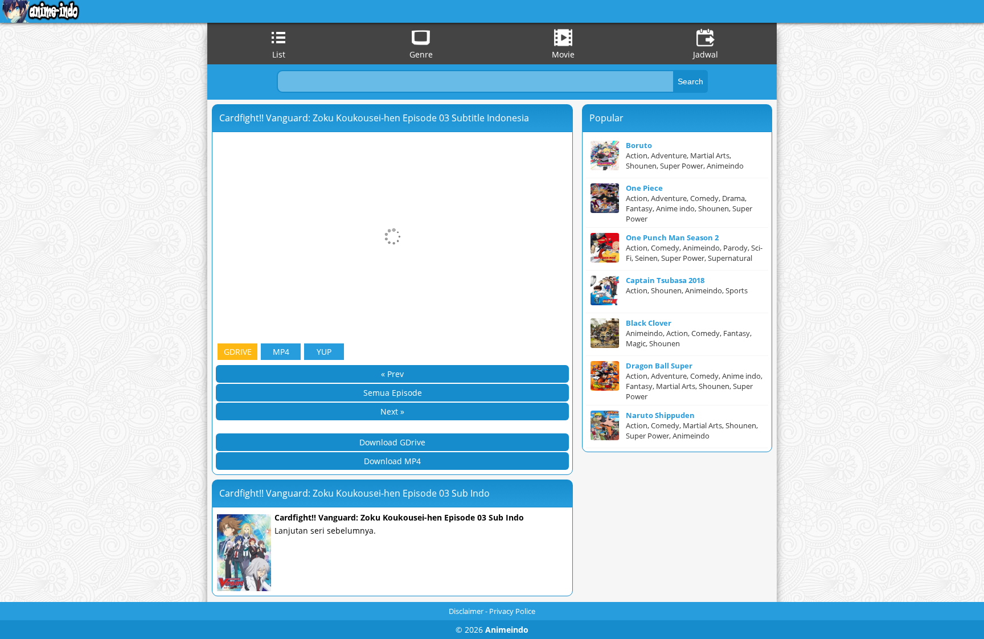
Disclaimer (466, 611)
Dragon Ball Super (659, 366)
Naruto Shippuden (660, 415)
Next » (392, 411)
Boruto (639, 145)
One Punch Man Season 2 (672, 237)
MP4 (281, 351)
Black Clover (648, 323)
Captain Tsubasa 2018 (665, 280)
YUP (324, 351)
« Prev (392, 373)
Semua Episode (392, 392)
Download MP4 (392, 461)
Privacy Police (512, 611)
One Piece (644, 188)
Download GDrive (392, 442)
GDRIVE (238, 351)
